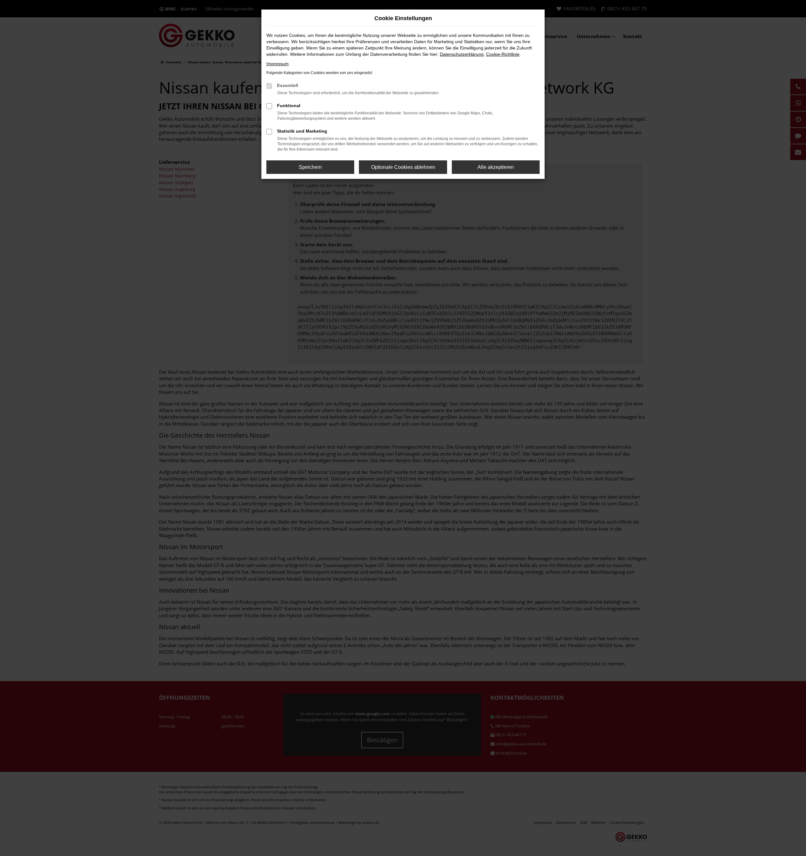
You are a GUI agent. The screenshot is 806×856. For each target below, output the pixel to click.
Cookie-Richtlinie (502, 54)
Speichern (310, 167)
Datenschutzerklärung (462, 54)
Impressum (277, 63)
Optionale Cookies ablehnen (403, 167)
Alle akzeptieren (496, 167)
